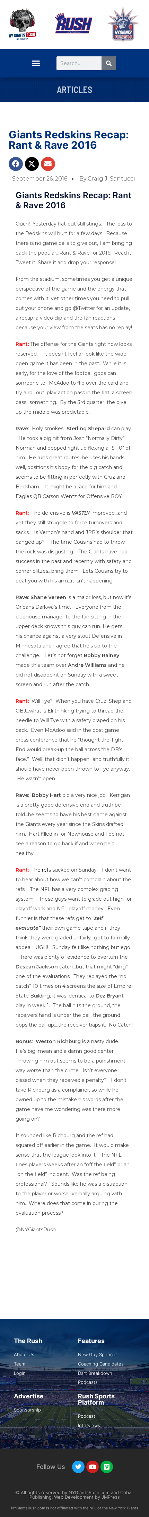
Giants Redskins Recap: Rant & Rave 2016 (69, 139)
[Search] (109, 63)
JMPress (111, 1497)
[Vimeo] (106, 1467)
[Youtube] (92, 1467)
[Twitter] (78, 1467)
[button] (35, 63)
